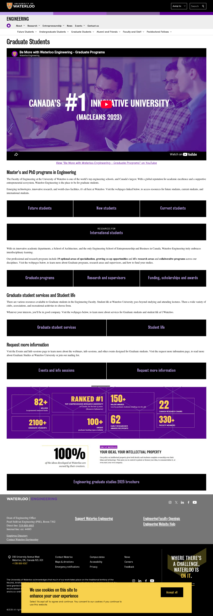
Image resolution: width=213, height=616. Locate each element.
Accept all (172, 592)
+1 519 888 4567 (19, 563)
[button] (179, 6)
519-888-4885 (26, 525)
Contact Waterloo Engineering (22, 539)
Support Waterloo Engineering (94, 518)
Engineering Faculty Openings (161, 518)
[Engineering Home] (9, 26)
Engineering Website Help (159, 524)
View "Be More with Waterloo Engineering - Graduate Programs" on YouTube (106, 163)
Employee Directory (17, 535)
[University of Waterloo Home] (21, 6)
